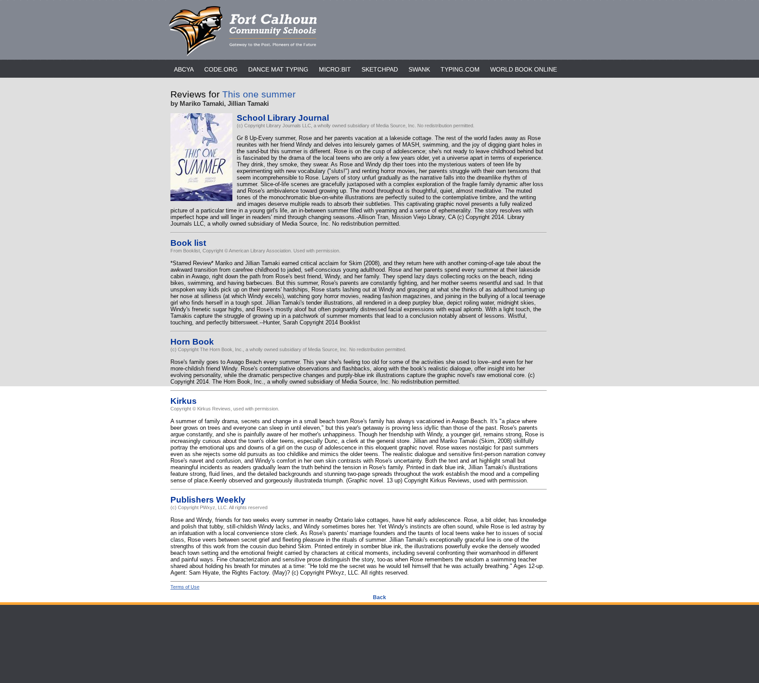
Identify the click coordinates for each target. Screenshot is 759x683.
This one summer (259, 94)
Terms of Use (184, 587)
